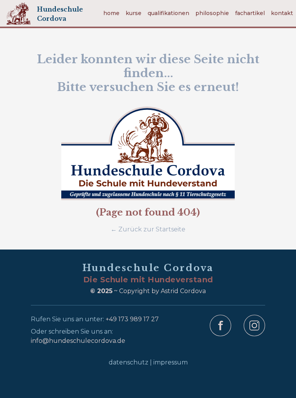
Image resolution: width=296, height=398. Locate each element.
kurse (133, 13)
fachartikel (250, 13)
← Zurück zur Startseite (148, 229)
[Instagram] (254, 332)
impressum (170, 362)
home (111, 13)
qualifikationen (168, 13)
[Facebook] (220, 332)
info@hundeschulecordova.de (78, 340)
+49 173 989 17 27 (132, 319)
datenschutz (128, 362)
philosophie (212, 13)
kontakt (282, 13)
